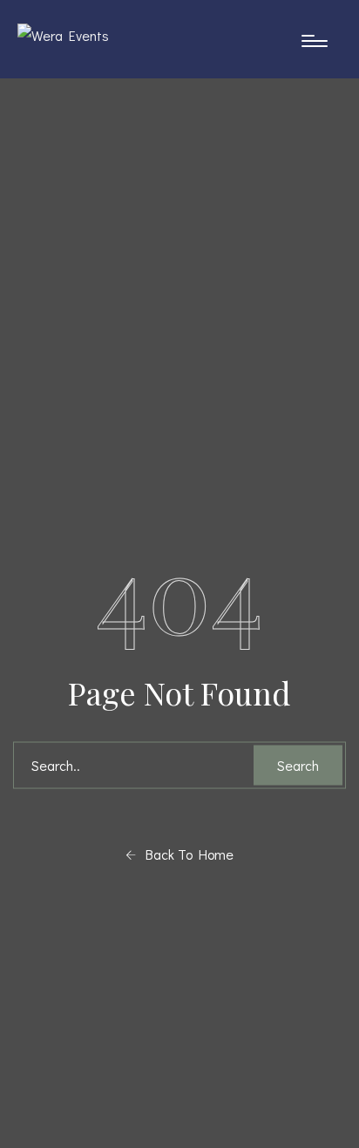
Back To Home (185, 853)
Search (298, 764)
